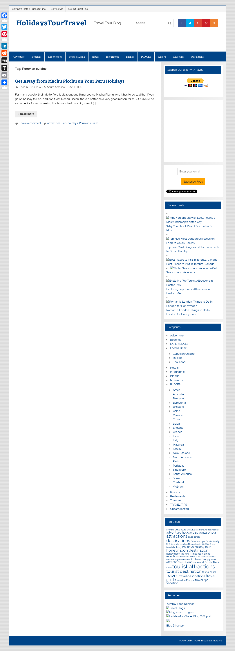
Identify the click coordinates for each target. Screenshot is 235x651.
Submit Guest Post (78, 9)
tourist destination (184, 571)
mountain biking (201, 553)
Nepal (177, 448)
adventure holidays (180, 532)
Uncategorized (179, 509)
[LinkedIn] (4, 45)
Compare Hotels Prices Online (29, 9)
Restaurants (198, 56)
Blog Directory (175, 625)
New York (194, 556)
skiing (189, 562)
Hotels (95, 56)
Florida (191, 544)
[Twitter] (4, 27)
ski (182, 562)
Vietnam (178, 486)
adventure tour (205, 532)
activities (170, 530)
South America (56, 87)
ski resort (198, 562)
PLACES (146, 56)
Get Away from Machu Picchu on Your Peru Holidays (69, 81)
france (205, 544)
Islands (130, 56)
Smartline (216, 640)
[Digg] (4, 60)
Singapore (179, 469)
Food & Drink (77, 56)
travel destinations (192, 576)
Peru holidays (70, 123)
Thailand (178, 482)
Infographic (112, 56)
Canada (177, 415)
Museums (179, 56)
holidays (188, 547)
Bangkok (178, 398)
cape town (194, 536)
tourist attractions (193, 566)
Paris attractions (208, 556)
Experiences (55, 56)
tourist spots (209, 572)
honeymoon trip (175, 553)
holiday (177, 547)
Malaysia (178, 444)
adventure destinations (207, 530)
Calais (176, 411)
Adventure (19, 56)
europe (201, 541)
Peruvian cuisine (88, 123)
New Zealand (181, 453)
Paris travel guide (174, 559)
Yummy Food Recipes (180, 604)
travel (172, 575)
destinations (178, 540)
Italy (175, 440)
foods (198, 544)
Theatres (175, 500)
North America (182, 457)
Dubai (176, 423)
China (176, 419)
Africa (176, 390)
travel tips (201, 580)
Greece (177, 432)
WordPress (200, 640)
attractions (53, 123)
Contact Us (57, 9)
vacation (172, 583)
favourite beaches (179, 544)
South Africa (212, 562)
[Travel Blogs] (175, 608)
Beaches (36, 56)
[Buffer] (4, 67)
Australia (178, 394)
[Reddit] (4, 53)
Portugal (178, 465)
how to (188, 554)
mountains (172, 556)
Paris (176, 461)
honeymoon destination (187, 550)
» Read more (26, 113)
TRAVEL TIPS (74, 87)
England (178, 427)
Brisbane (178, 406)
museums (184, 556)
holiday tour (202, 547)
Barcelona (179, 402)
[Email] (4, 75)
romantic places (192, 559)
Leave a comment (30, 123)
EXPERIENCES (179, 343)
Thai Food (179, 362)
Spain (176, 478)
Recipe (177, 357)
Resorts (162, 56)
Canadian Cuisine (184, 353)
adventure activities (186, 529)
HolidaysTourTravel (51, 22)
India (176, 436)
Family (209, 541)
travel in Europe (185, 580)
